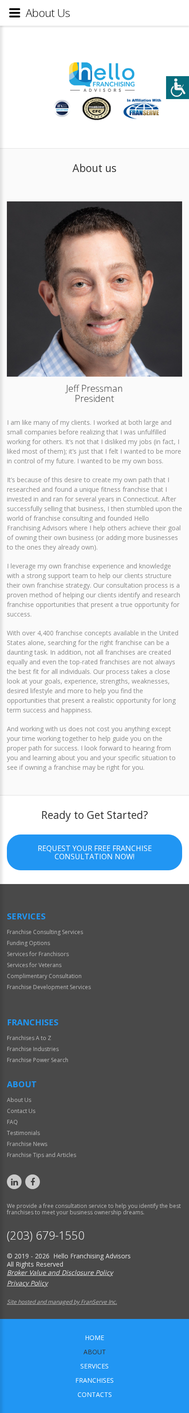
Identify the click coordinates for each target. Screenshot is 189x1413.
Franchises (94, 1380)
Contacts (95, 1394)
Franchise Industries (33, 1049)
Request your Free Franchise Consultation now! (95, 852)
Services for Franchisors (38, 954)
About (94, 1351)
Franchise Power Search (37, 1060)
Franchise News (27, 1144)
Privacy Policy (27, 1283)
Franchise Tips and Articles (41, 1155)
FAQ (12, 1122)
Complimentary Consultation (44, 976)
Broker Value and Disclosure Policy (60, 1272)
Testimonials (23, 1133)
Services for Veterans (34, 965)
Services (94, 1366)
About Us (19, 1100)
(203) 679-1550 (45, 1235)
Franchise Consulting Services (45, 932)
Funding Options (28, 943)
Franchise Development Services (49, 987)
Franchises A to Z (29, 1038)
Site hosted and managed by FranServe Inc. (62, 1302)
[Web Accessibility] (177, 87)
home (94, 1337)
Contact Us (21, 1111)
